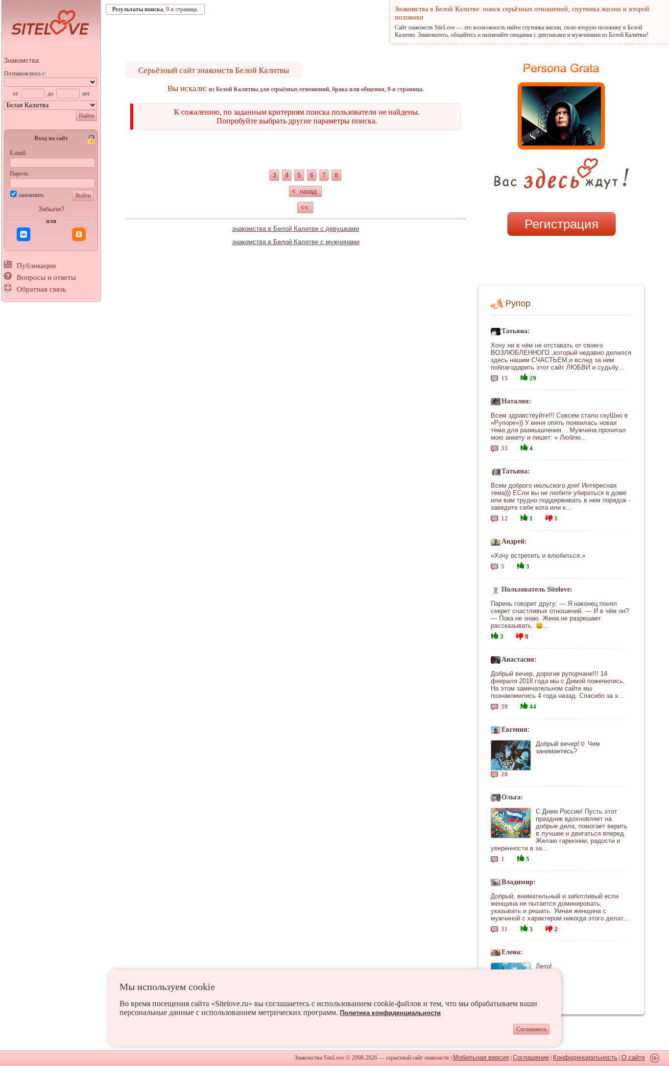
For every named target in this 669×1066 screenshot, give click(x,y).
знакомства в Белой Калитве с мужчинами (295, 242)
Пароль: (19, 173)
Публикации (36, 266)
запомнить (31, 195)
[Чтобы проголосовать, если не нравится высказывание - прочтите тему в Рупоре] (549, 516)
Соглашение (531, 1057)
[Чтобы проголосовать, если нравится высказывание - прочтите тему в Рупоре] (524, 376)
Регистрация (561, 224)
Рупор (517, 303)
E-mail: (18, 152)
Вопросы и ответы (46, 277)
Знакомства (21, 60)
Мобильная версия (481, 1057)
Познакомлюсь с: (25, 73)
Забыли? (51, 209)
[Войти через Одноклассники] (79, 234)
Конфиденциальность (585, 1057)
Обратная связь (41, 289)
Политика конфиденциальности (390, 1012)
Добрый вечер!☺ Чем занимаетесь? (568, 747)
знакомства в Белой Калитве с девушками (295, 228)
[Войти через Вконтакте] (23, 234)
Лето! (544, 966)
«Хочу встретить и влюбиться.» (538, 555)
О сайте (633, 1057)
